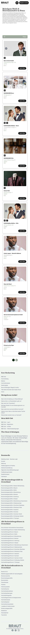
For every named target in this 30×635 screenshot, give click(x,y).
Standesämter (4, 612)
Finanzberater (4, 582)
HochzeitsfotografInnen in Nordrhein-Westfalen (13, 549)
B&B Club (3, 376)
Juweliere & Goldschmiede (7, 606)
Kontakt (3, 461)
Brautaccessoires (5, 576)
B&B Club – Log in (5, 422)
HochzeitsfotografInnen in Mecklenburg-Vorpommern (14, 545)
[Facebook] (12, 630)
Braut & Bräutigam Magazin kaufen (10, 387)
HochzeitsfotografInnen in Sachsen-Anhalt (11, 558)
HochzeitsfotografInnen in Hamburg (10, 540)
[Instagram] (19, 630)
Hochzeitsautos (5, 589)
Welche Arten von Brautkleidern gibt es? (11, 401)
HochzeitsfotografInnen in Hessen (9, 542)
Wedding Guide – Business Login (9, 459)
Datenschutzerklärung (6, 467)
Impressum (4, 476)
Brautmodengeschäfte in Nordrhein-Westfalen (12, 505)
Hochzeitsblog (4, 378)
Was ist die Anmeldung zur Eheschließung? (12, 399)
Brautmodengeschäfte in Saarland (9, 509)
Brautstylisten (4, 580)
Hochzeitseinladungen (6, 593)
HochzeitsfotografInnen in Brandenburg (11, 536)
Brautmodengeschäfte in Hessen (9, 498)
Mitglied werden (24, 2)
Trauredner (4, 615)
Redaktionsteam (5, 474)
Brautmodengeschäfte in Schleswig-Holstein (12, 516)
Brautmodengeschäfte (6, 578)
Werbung (3, 463)
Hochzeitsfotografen (6, 595)
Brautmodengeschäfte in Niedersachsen (11, 503)
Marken (3, 381)
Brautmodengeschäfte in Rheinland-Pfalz (11, 507)
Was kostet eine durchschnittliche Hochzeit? (12, 409)
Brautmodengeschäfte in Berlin (9, 490)
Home (2, 392)
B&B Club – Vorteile (6, 426)
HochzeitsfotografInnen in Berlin (9, 534)
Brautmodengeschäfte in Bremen (9, 494)
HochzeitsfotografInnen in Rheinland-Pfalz (11, 551)
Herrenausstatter (5, 586)
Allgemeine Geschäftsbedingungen (10, 470)
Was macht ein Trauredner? (8, 403)
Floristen (3, 584)
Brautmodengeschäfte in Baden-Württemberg (12, 485)
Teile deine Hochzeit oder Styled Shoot (11, 389)
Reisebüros (4, 610)
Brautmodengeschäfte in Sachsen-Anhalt (11, 514)
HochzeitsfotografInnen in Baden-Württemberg (13, 529)
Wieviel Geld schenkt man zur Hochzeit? (11, 415)
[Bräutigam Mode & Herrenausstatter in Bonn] (5, 3)
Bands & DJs (4, 571)
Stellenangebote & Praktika (8, 465)
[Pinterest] (16, 630)
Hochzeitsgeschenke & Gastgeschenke (11, 597)
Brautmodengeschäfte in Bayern (9, 488)
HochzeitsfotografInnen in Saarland (10, 553)
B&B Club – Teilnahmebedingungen (10, 428)
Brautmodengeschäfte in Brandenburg (11, 492)
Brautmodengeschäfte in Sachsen (9, 511)
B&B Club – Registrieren (7, 424)
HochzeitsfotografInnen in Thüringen (10, 562)
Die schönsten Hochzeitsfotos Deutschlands (12, 527)
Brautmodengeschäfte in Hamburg (10, 496)
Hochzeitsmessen (5, 383)
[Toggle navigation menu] (17, 2)
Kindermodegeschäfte (6, 608)
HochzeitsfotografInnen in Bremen (9, 538)
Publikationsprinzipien (6, 472)
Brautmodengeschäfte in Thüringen (10, 518)
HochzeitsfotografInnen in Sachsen (10, 555)
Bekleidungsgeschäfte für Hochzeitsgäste (11, 573)
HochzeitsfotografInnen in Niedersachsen (11, 547)
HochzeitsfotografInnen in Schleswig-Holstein (12, 560)
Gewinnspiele (4, 385)
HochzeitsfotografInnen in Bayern (9, 532)
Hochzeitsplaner (5, 602)
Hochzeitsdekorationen (7, 591)
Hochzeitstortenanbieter (7, 604)
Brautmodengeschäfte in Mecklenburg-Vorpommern (14, 501)
